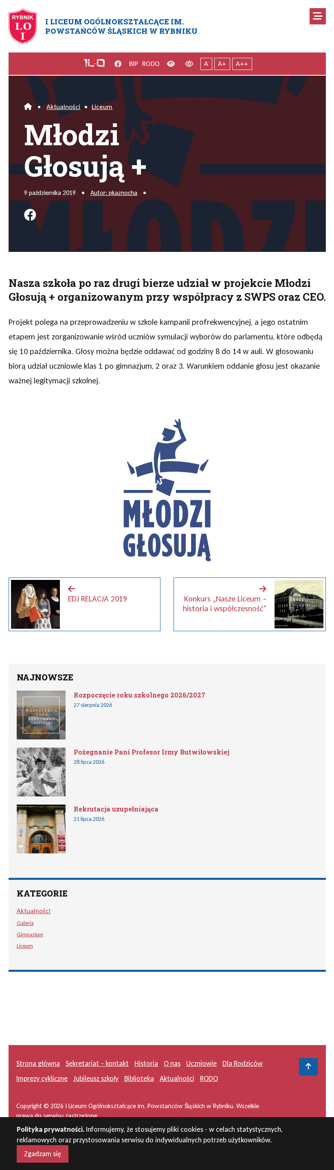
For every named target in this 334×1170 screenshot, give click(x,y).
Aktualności (63, 107)
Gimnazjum (30, 934)
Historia (146, 1063)
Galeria (25, 923)
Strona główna (38, 1063)
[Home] (28, 107)
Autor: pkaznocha (113, 193)
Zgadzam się (42, 1153)
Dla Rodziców (242, 1063)
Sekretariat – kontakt (97, 1063)
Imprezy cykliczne (42, 1078)
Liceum (102, 107)
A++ (242, 63)
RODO (151, 63)
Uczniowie (201, 1063)
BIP (133, 63)
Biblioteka (139, 1078)
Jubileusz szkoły (96, 1078)
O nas (172, 1063)
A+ (222, 63)
